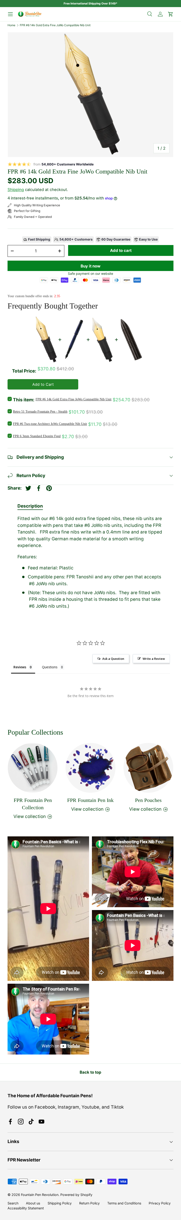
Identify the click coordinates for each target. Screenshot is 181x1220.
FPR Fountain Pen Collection (33, 803)
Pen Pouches (148, 800)
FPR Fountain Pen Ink (90, 800)
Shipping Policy (60, 1203)
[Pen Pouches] (148, 768)
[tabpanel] (90, 562)
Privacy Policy (160, 1203)
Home (11, 25)
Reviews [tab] (19, 667)
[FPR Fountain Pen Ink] (90, 768)
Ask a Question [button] (113, 659)
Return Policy (89, 1203)
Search (13, 1203)
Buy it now (90, 266)
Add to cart (121, 250)
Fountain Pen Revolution (39, 1195)
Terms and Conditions (124, 1203)
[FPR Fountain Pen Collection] (33, 768)
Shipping (16, 189)
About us (33, 1203)
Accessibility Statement (26, 1208)
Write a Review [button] (154, 659)
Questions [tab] (50, 667)
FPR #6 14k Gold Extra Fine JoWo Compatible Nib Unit (55, 25)
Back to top (90, 1072)
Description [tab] (30, 506)
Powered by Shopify (76, 1195)
